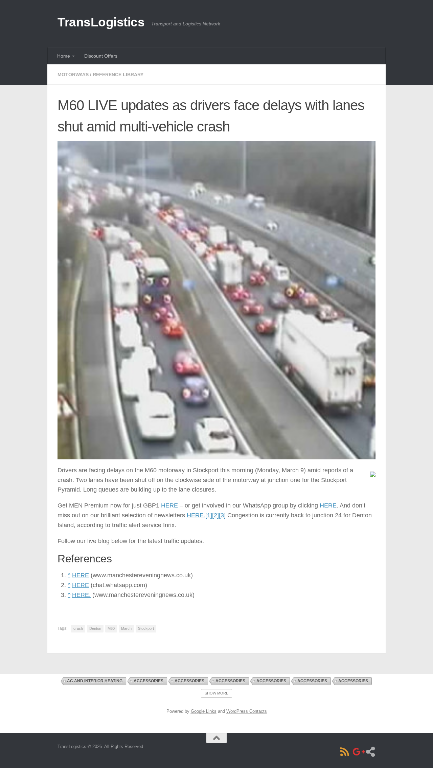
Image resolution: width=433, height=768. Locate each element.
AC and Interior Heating (94, 681)
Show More (216, 693)
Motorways (73, 74)
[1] (208, 515)
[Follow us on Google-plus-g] (357, 752)
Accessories (148, 681)
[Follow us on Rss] (345, 752)
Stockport (146, 628)
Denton (95, 628)
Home (63, 56)
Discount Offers (100, 56)
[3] (222, 515)
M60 (111, 628)
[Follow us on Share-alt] (370, 752)
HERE (169, 505)
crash (78, 628)
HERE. (196, 515)
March (126, 628)
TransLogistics (101, 22)
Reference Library (118, 74)
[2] (215, 515)
